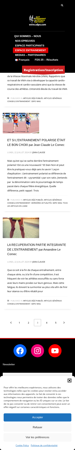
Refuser (37, 427)
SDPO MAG (36, 101)
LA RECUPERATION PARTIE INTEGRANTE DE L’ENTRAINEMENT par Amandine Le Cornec (36, 249)
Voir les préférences (37, 437)
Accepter (37, 417)
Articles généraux (53, 98)
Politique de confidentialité (44, 445)
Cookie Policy (22, 445)
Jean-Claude (38, 152)
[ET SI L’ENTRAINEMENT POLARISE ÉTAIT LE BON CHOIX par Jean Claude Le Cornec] (21, 123)
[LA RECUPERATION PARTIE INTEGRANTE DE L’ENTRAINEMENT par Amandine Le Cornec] (21, 228)
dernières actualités (41, 203)
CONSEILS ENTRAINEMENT (18, 101)
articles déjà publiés (33, 98)
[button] (69, 380)
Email (6, 370)
